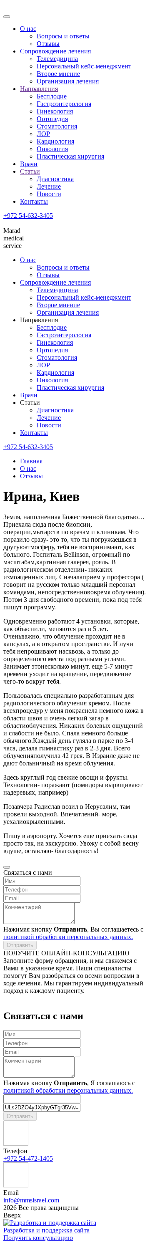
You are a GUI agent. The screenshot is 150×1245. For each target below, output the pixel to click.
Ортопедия (52, 118)
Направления (39, 88)
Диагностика (55, 178)
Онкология (52, 148)
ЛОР (43, 133)
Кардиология (55, 141)
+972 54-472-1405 (28, 1158)
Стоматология (57, 126)
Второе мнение (58, 73)
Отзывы (48, 43)
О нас (28, 28)
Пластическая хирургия (70, 156)
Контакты (34, 201)
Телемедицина (57, 58)
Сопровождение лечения (55, 51)
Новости (49, 193)
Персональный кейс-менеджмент (84, 66)
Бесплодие (52, 96)
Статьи (30, 171)
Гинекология (55, 111)
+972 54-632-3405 (28, 215)
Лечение (49, 186)
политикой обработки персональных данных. (68, 936)
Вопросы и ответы (63, 36)
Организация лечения (68, 81)
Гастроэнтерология (64, 103)
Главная (31, 461)
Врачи (29, 163)
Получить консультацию (38, 1237)
